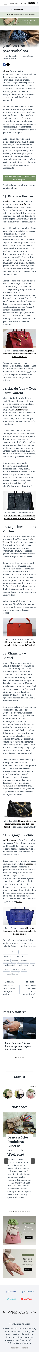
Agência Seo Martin (19, 1348)
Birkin (7, 201)
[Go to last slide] (6, 1036)
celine (24, 956)
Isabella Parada (11, 56)
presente (15, 970)
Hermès (22, 204)
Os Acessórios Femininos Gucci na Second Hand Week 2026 (18, 1146)
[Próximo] (33, 1036)
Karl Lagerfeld (9, 965)
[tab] (15, 1057)
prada (6, 970)
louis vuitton (23, 965)
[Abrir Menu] (6, 3)
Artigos (6, 41)
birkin (6, 952)
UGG (24, 970)
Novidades (14, 41)
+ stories (32, 1087)
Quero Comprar (17, 9)
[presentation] (19, 1028)
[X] (8, 64)
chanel (7, 961)
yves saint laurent (11, 974)
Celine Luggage (11, 840)
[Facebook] (4, 64)
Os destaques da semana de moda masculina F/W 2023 (29, 989)
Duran (15, 961)
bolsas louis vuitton (11, 956)
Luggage (29, 864)
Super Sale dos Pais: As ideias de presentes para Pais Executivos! (18, 1046)
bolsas (15, 952)
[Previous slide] (6, 1161)
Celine (17, 843)
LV (32, 965)
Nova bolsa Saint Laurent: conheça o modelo (9, 988)
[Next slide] (33, 1161)
